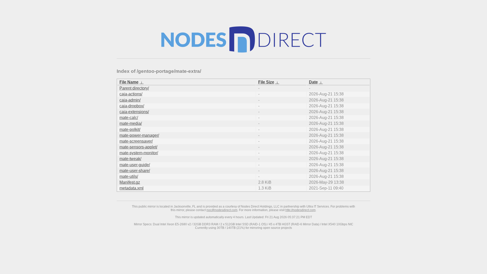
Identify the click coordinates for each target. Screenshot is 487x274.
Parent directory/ (134, 88)
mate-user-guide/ (134, 165)
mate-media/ (130, 123)
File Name (128, 82)
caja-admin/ (130, 100)
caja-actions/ (130, 94)
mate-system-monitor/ (138, 153)
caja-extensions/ (134, 112)
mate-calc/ (128, 117)
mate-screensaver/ (136, 141)
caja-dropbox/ (131, 106)
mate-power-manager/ (139, 135)
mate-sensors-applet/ (138, 147)
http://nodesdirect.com (300, 210)
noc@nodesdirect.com (221, 210)
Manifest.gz (129, 182)
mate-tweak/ (130, 159)
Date (313, 82)
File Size (266, 82)
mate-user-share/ (134, 170)
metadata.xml (131, 188)
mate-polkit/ (129, 129)
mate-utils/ (128, 176)
